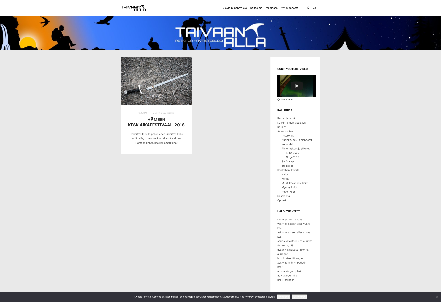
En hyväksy (299, 296)
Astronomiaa (285, 131)
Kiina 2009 (292, 152)
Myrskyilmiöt (289, 187)
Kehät (285, 178)
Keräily (281, 127)
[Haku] (308, 8)
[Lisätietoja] (315, 8)
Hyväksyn (284, 296)
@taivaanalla (285, 99)
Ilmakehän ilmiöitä (288, 170)
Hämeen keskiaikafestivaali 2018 (156, 122)
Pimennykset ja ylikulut (296, 148)
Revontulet (288, 191)
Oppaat (281, 200)
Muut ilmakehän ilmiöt (295, 183)
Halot (285, 174)
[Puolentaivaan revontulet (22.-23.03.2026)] (296, 86)
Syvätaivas (288, 161)
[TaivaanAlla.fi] (133, 8)
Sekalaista (283, 196)
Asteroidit (288, 135)
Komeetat (287, 144)
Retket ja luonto (286, 118)
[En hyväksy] (436, 297)
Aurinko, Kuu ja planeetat (297, 140)
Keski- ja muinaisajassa (163, 113)
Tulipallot (287, 165)
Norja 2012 (292, 157)
